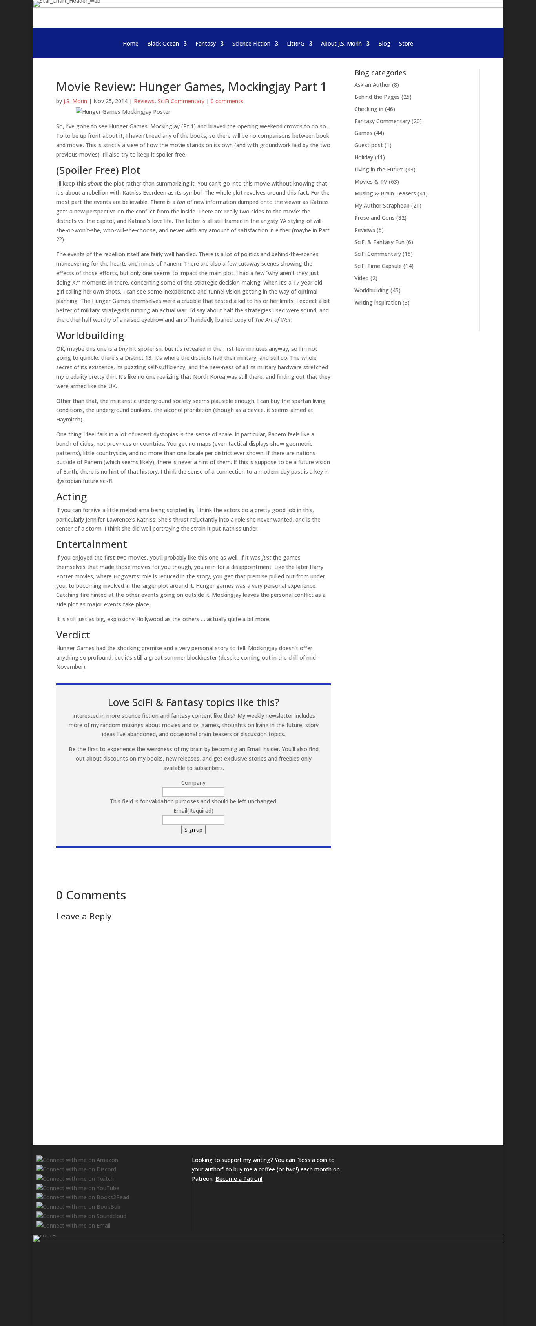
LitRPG (295, 44)
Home (131, 44)
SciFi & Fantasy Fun (379, 242)
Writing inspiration (377, 302)
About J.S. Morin (341, 44)
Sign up (193, 829)
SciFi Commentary (181, 101)
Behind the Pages (377, 96)
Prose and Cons (374, 217)
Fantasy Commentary (382, 121)
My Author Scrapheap (382, 205)
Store (406, 44)
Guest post (368, 145)
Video (361, 278)
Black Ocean (163, 44)
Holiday (363, 157)
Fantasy (205, 44)
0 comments (227, 101)
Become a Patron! (238, 1178)
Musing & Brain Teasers (385, 193)
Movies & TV (370, 181)
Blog (384, 44)
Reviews (144, 101)
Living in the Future (379, 169)
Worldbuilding (371, 290)
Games (363, 133)
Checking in (368, 109)
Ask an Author (372, 84)
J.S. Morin (75, 101)
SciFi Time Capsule (378, 266)
